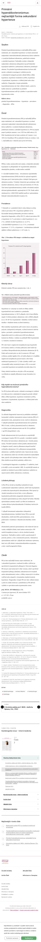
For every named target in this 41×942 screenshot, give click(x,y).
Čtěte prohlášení (14, 910)
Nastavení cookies (7, 897)
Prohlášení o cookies (7, 894)
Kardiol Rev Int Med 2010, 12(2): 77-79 (21, 37)
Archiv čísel (7, 799)
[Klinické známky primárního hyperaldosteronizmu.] (20, 301)
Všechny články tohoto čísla (11, 758)
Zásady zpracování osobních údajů (29, 910)
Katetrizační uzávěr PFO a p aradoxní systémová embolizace (21, 778)
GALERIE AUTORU (10, 789)
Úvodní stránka (7, 871)
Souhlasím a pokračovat (29, 938)
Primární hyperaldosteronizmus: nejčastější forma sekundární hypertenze (21, 769)
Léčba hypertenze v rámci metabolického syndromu (19, 766)
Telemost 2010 (9, 786)
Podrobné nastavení (12, 938)
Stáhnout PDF (25, 26)
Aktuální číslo (7, 804)
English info (36, 26)
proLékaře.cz (9, 3)
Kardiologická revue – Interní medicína (15, 794)
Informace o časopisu (10, 809)
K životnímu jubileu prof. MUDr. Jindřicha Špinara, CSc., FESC (18, 708)
